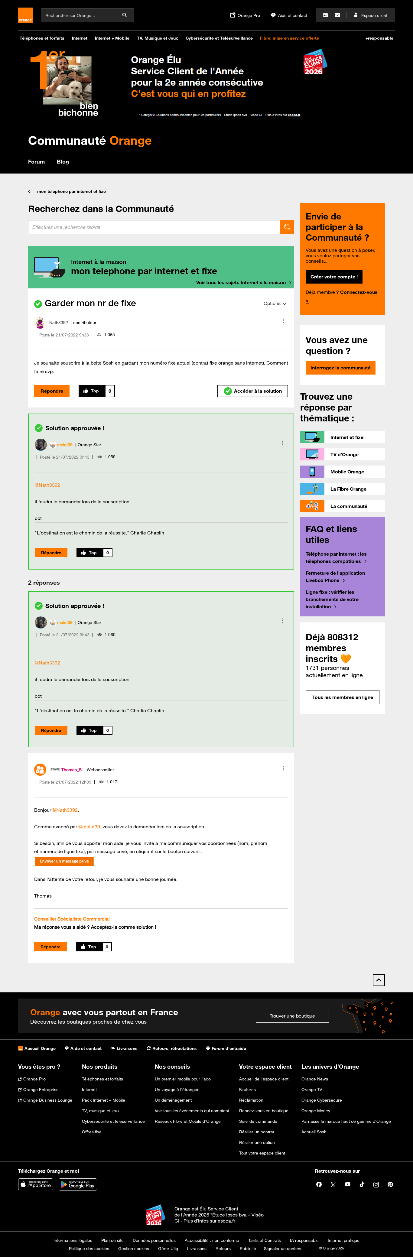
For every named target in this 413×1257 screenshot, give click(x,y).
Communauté (90, 140)
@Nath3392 (47, 485)
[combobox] (154, 227)
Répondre (52, 391)
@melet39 (89, 826)
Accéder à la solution (258, 391)
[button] (283, 321)
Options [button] (272, 303)
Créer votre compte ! (334, 277)
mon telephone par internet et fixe (71, 191)
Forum (36, 161)
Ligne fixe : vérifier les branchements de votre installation (332, 599)
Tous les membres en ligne (342, 697)
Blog (63, 161)
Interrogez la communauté (341, 368)
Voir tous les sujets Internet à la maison (241, 282)
